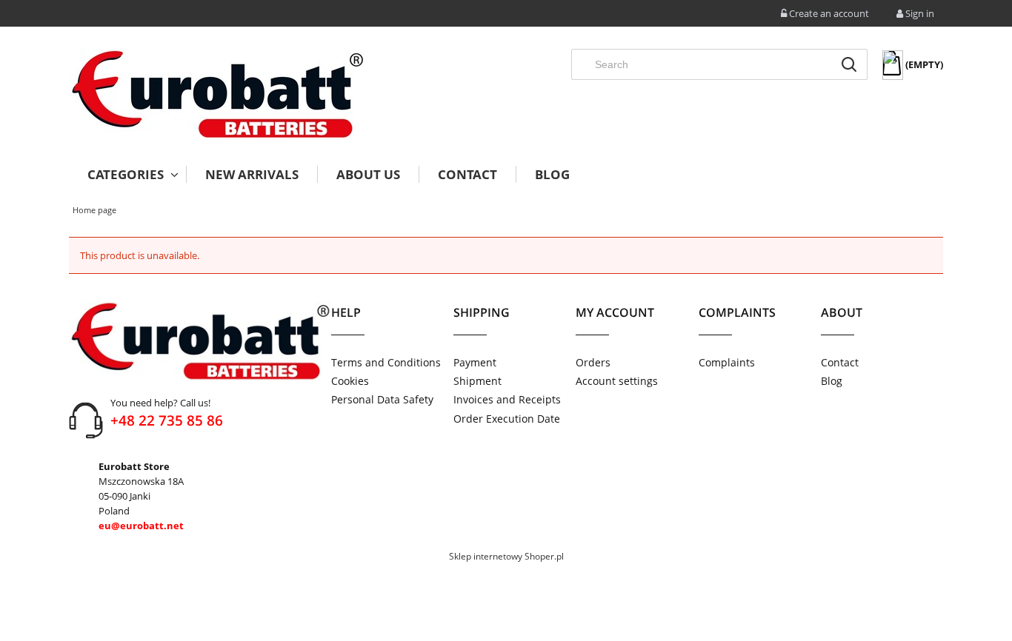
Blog (831, 381)
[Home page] (217, 94)
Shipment (477, 381)
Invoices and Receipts (507, 399)
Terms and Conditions (386, 362)
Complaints (727, 362)
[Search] (849, 64)
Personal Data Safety (382, 399)
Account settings (617, 381)
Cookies (350, 381)
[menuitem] (127, 174)
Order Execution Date (506, 419)
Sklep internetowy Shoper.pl (506, 556)
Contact (840, 362)
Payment (474, 362)
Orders (593, 362)
